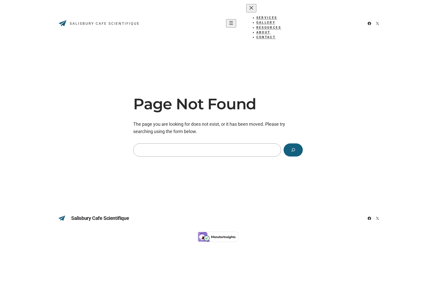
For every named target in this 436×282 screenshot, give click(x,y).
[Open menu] (231, 23)
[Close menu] (251, 8)
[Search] (293, 150)
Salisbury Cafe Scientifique (105, 23)
